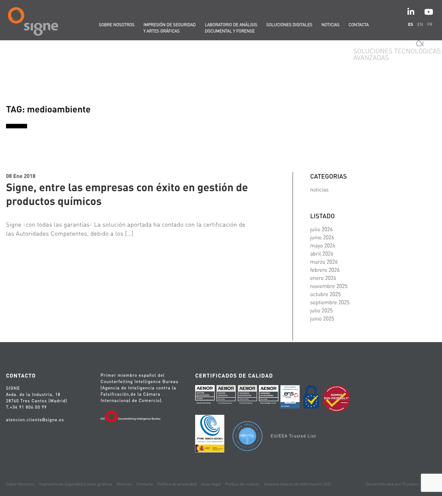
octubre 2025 (325, 294)
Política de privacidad (176, 484)
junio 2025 (322, 318)
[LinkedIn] (410, 12)
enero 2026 (323, 277)
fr (429, 24)
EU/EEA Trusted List (293, 436)
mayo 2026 (322, 245)
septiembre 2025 (329, 302)
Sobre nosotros (117, 24)
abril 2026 (321, 253)
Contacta (358, 24)
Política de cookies (242, 484)
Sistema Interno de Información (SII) (297, 484)
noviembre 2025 (328, 286)
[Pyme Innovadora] (209, 435)
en (420, 24)
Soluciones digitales (289, 24)
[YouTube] (428, 12)
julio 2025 (321, 310)
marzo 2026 (324, 261)
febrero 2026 (324, 269)
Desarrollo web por (392, 484)
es (410, 24)
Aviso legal (211, 484)
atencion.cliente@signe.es (35, 419)
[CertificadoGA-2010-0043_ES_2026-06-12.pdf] (226, 396)
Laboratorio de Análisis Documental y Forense (231, 28)
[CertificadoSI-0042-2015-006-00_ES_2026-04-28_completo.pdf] (247, 396)
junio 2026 (322, 237)
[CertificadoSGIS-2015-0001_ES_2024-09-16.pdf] (268, 396)
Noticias (330, 24)
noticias (319, 189)
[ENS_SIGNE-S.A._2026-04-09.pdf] (289, 397)
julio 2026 (321, 229)
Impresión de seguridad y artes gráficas (169, 28)
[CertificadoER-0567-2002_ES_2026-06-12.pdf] (204, 396)
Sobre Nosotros (20, 484)
